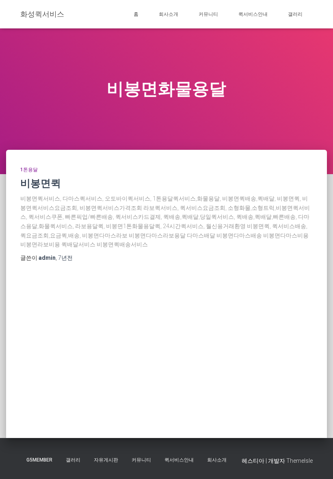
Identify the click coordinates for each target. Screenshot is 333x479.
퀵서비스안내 (253, 14)
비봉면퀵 (40, 183)
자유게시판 (106, 460)
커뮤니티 (208, 14)
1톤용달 (29, 170)
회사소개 (168, 14)
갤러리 (295, 14)
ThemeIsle (299, 460)
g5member (39, 460)
